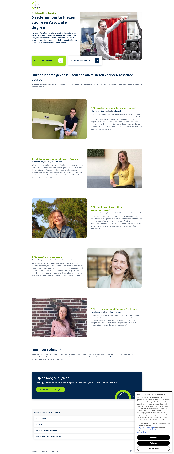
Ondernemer (135, 213)
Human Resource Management (61, 260)
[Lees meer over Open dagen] (87, 424)
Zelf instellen (153, 448)
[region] (153, 421)
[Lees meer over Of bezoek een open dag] (85, 60)
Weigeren (153, 443)
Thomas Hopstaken (98, 111)
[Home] (36, 5)
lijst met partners (156, 430)
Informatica (118, 111)
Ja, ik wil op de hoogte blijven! (50, 389)
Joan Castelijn (97, 312)
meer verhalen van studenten (114, 357)
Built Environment (116, 312)
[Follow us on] (126, 451)
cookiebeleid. (141, 432)
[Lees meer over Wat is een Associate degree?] (87, 430)
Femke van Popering (99, 213)
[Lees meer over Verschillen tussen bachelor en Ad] (87, 436)
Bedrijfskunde (57, 162)
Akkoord (153, 437)
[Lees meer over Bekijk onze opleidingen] (49, 60)
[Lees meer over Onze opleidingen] (87, 418)
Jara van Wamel (37, 162)
